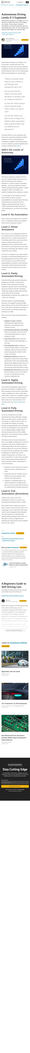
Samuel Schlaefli (5, 673)
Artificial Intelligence (7, 5)
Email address (4, 780)
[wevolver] (5, 2)
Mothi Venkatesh (10, 38)
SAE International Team (7, 705)
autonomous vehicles (22, 5)
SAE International (19, 705)
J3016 (18, 146)
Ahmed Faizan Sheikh (6, 742)
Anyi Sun (8, 600)
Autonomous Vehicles (18, 643)
